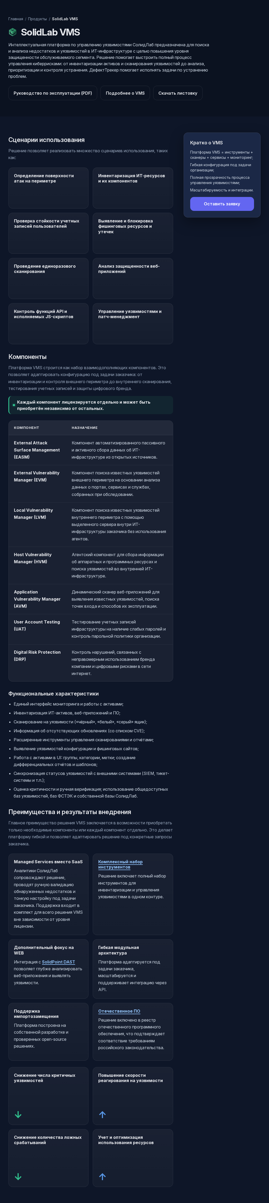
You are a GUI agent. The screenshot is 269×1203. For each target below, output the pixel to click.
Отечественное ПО (119, 1011)
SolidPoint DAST (58, 962)
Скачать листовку (177, 93)
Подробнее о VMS (125, 93)
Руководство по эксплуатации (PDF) (53, 93)
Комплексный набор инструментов (120, 864)
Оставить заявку (222, 203)
